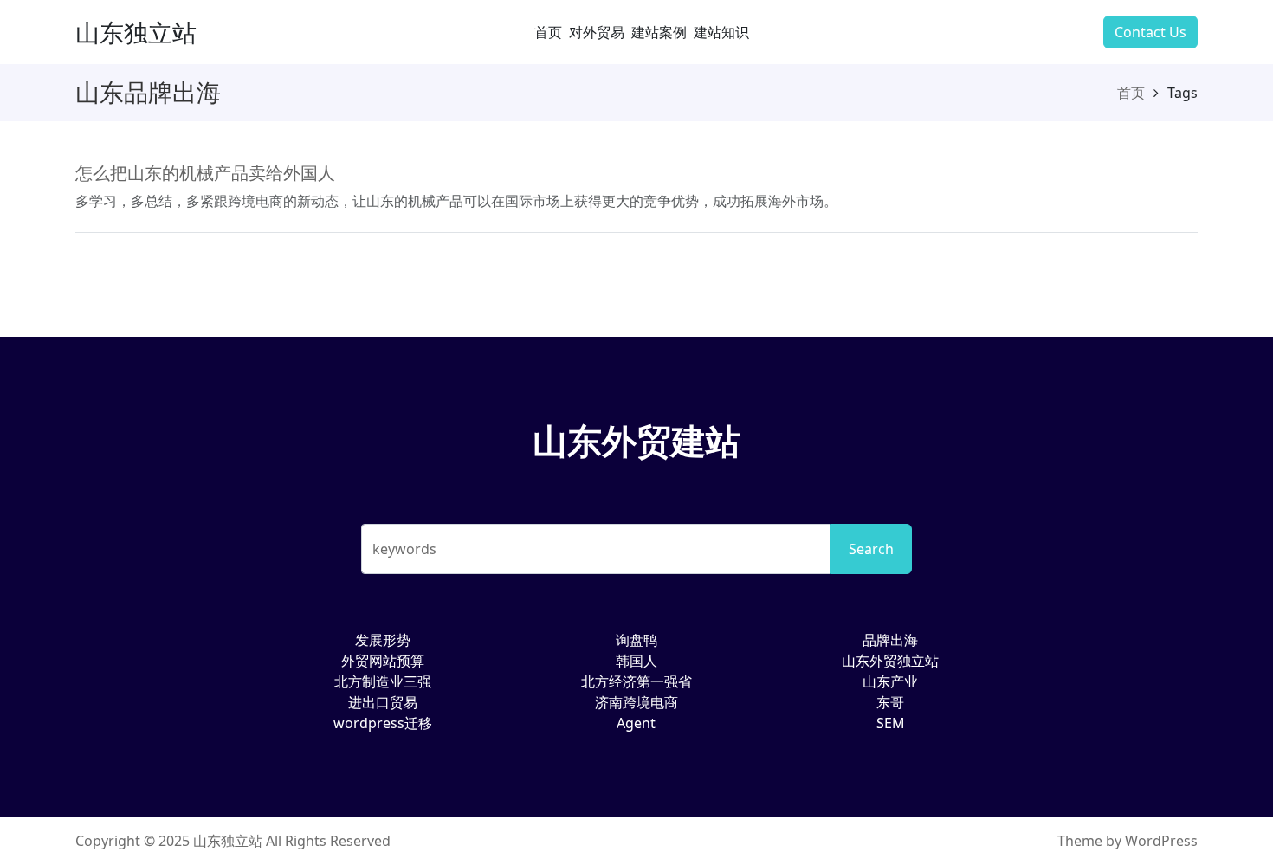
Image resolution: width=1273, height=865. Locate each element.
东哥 (890, 702)
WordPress (1161, 840)
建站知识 (721, 32)
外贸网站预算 (382, 660)
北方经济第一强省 (636, 681)
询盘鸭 (636, 639)
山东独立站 (136, 32)
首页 (548, 32)
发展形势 (382, 639)
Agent (636, 723)
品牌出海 (890, 639)
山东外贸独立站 (890, 660)
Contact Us (1150, 32)
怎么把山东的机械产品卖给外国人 (205, 172)
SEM (890, 723)
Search (871, 548)
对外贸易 (596, 32)
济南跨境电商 (636, 702)
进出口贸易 (382, 702)
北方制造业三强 (382, 681)
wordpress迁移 (382, 723)
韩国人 (636, 660)
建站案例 (659, 32)
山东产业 (890, 681)
